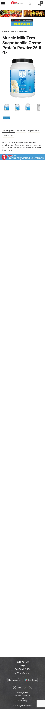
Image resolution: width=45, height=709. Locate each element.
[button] (6, 107)
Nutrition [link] (21, 130)
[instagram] (19, 688)
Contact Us (23, 662)
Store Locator (22, 673)
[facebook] (14, 688)
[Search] (28, 3)
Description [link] (8, 130)
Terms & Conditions (22, 695)
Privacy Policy (22, 693)
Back (6, 31)
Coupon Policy (22, 669)
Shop (13, 31)
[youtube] (30, 688)
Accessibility (22, 701)
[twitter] (25, 688)
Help (22, 698)
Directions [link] (8, 135)
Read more (7, 150)
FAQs (22, 665)
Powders (23, 31)
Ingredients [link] (33, 130)
